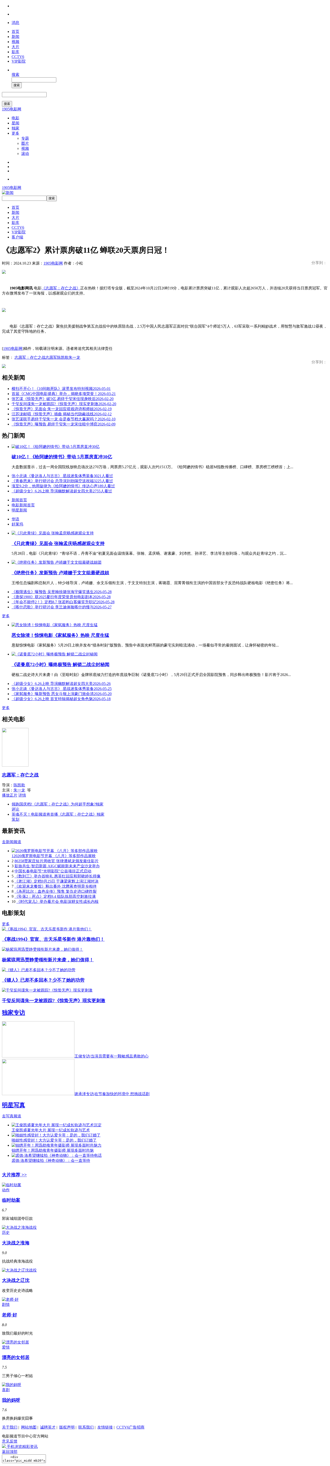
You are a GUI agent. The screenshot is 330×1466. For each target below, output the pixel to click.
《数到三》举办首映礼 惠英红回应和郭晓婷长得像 (57, 876)
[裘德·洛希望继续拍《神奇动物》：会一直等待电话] (57, 1155)
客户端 (17, 237)
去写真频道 (11, 1116)
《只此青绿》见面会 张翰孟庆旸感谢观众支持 (58, 543)
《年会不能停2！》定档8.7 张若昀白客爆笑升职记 (63, 602)
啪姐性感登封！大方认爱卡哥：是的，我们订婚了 (54, 1140)
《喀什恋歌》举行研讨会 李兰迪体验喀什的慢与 (62, 607)
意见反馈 (9, 1441)
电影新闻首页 (23, 505)
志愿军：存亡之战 (29, 357)
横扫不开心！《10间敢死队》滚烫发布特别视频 (61, 389)
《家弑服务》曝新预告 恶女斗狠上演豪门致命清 (62, 694)
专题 (25, 138)
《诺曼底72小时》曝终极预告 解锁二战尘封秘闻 (60, 664)
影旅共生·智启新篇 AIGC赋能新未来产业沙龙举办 (57, 866)
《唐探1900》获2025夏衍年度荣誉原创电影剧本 (61, 597)
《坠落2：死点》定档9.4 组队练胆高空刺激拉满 (55, 896)
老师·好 (9, 1314)
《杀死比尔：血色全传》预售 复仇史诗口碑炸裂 (55, 891)
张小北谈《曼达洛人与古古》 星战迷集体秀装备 (62, 476)
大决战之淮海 (15, 1242)
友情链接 (105, 1427)
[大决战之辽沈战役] (19, 1270)
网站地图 (28, 1427)
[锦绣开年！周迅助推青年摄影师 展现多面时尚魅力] (56, 1145)
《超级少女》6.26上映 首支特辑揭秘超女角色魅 (61, 699)
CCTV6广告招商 (130, 1427)
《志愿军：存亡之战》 (61, 288)
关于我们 (9, 1427)
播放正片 (9, 795)
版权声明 (67, 1427)
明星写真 (13, 1105)
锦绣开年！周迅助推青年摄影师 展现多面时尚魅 (53, 1150)
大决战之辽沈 (15, 1280)
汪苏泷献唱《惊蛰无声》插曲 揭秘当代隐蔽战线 (62, 414)
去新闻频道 (11, 842)
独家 (15, 128)
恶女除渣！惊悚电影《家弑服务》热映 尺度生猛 (60, 635)
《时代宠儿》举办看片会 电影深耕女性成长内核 (57, 901)
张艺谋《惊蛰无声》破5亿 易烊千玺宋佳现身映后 (63, 399)
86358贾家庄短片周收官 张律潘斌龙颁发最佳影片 (56, 861)
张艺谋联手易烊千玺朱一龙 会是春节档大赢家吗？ (63, 419)
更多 (15, 133)
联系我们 (86, 1427)
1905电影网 (11, 109)
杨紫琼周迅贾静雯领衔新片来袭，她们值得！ (48, 959)
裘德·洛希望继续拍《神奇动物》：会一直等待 (51, 1160)
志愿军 (51, 357)
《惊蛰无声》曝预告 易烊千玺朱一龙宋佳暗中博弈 (63, 424)
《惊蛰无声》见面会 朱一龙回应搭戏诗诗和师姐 (62, 409)
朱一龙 (74, 357)
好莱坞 (17, 524)
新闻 (15, 37)
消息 (15, 23)
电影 (15, 118)
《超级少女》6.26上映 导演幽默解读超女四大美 (62, 491)
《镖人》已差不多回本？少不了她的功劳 (43, 980)
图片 (25, 143)
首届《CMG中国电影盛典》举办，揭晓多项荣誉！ (64, 394)
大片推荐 (14, 1174)
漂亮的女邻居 (15, 1357)
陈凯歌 (63, 357)
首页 (15, 31)
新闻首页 (19, 500)
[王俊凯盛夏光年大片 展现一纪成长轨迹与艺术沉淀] (56, 1125)
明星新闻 (19, 510)
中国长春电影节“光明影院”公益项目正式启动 (52, 871)
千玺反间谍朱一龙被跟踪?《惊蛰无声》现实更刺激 (64, 404)
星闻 (15, 123)
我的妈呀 (11, 1400)
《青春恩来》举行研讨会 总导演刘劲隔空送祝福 (62, 481)
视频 (15, 42)
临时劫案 (11, 1200)
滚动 (25, 153)
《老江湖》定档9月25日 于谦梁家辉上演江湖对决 (56, 881)
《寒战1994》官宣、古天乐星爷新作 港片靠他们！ (53, 939)
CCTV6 (18, 57)
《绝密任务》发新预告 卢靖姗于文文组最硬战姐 (60, 572)
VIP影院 (19, 61)
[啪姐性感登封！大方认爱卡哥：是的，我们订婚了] (56, 1135)
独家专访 (13, 1012)
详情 (22, 795)
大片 (15, 47)
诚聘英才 (48, 1427)
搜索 (15, 74)
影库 (15, 52)
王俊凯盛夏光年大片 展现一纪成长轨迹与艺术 (51, 1130)
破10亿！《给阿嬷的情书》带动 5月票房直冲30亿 (62, 456)
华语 (15, 519)
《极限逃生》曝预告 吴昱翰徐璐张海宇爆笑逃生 (62, 592)
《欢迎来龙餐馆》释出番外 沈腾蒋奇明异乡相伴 (55, 886)
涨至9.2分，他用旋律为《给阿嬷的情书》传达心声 (63, 486)
